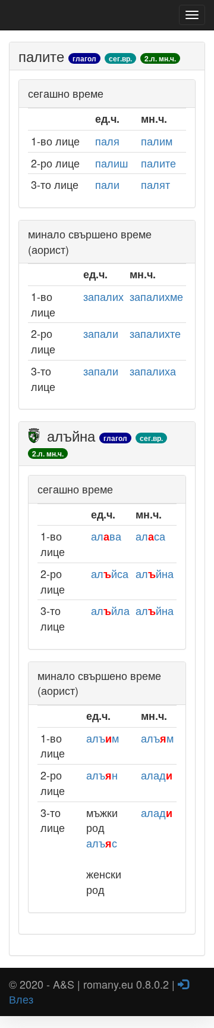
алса (150, 535)
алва (106, 535)
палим (156, 140)
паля (107, 140)
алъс (101, 842)
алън (102, 774)
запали (100, 333)
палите (158, 162)
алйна (155, 573)
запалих (103, 296)
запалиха (153, 370)
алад (156, 774)
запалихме (156, 296)
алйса (109, 573)
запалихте (155, 333)
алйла (110, 610)
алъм (102, 738)
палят (155, 184)
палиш (111, 162)
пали (107, 184)
